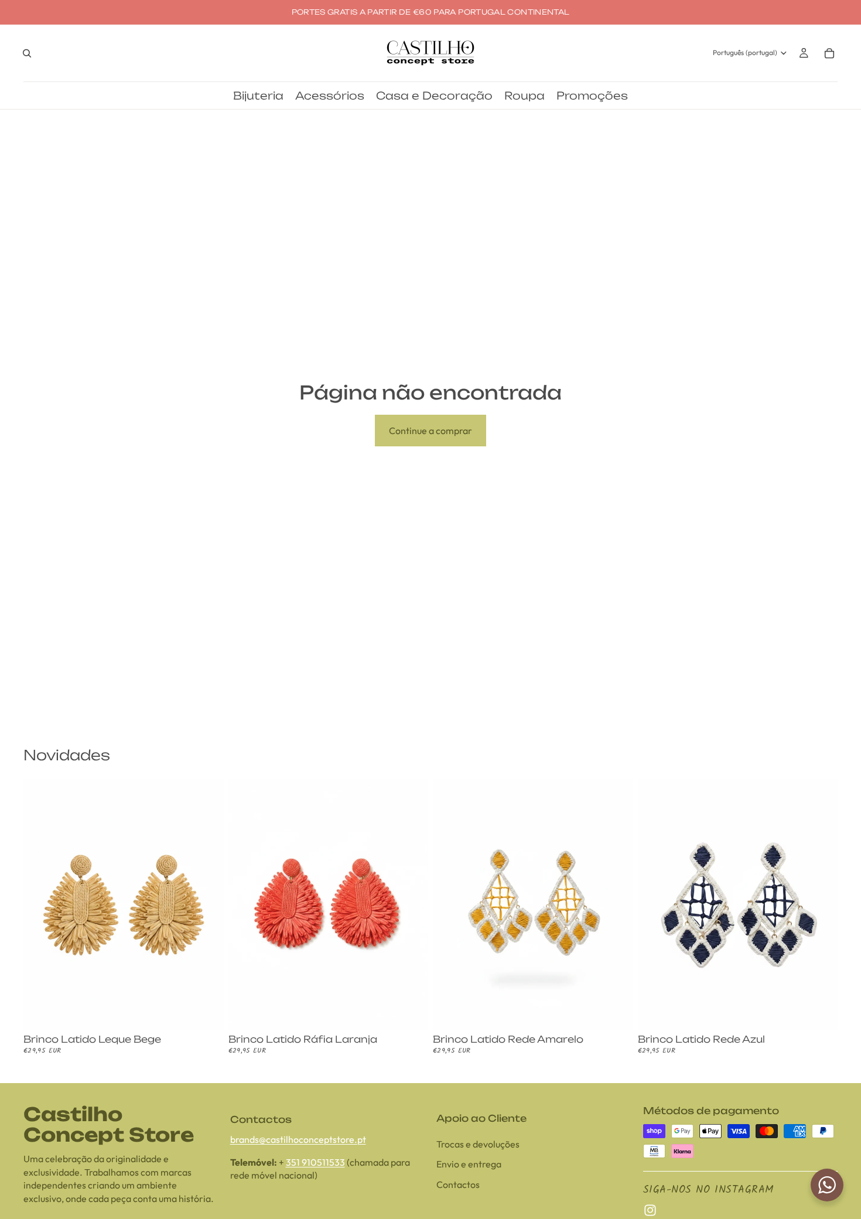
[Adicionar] (205, 1011)
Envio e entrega (468, 1164)
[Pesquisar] (27, 53)
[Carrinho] (829, 53)
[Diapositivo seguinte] (206, 904)
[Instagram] (650, 1210)
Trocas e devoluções (478, 1144)
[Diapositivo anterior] (41, 904)
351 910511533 (315, 1161)
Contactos (458, 1184)
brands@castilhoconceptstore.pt (298, 1139)
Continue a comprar (430, 430)
